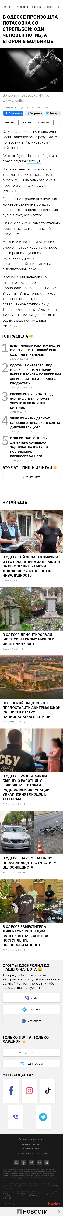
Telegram (34, 1009)
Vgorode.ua (26, 155)
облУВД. (34, 161)
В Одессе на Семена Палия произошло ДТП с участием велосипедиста (29, 863)
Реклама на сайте (32, 1148)
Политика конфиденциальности (31, 1153)
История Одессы (43, 6)
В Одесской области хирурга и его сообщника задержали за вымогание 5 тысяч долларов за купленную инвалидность (31, 566)
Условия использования (31, 1139)
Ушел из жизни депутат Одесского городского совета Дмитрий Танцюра (35, 422)
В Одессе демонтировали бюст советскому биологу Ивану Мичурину (28, 639)
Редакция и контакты (31, 1143)
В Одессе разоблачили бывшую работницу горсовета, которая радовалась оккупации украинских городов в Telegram (26, 787)
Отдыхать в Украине (15, 6)
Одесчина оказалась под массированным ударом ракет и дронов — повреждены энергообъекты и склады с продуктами (35, 374)
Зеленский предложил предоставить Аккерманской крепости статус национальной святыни (31, 710)
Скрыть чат (31, 477)
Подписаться (35, 1063)
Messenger (34, 1021)
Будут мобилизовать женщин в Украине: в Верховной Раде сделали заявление (35, 350)
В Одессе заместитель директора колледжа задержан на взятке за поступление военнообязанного (29, 447)
